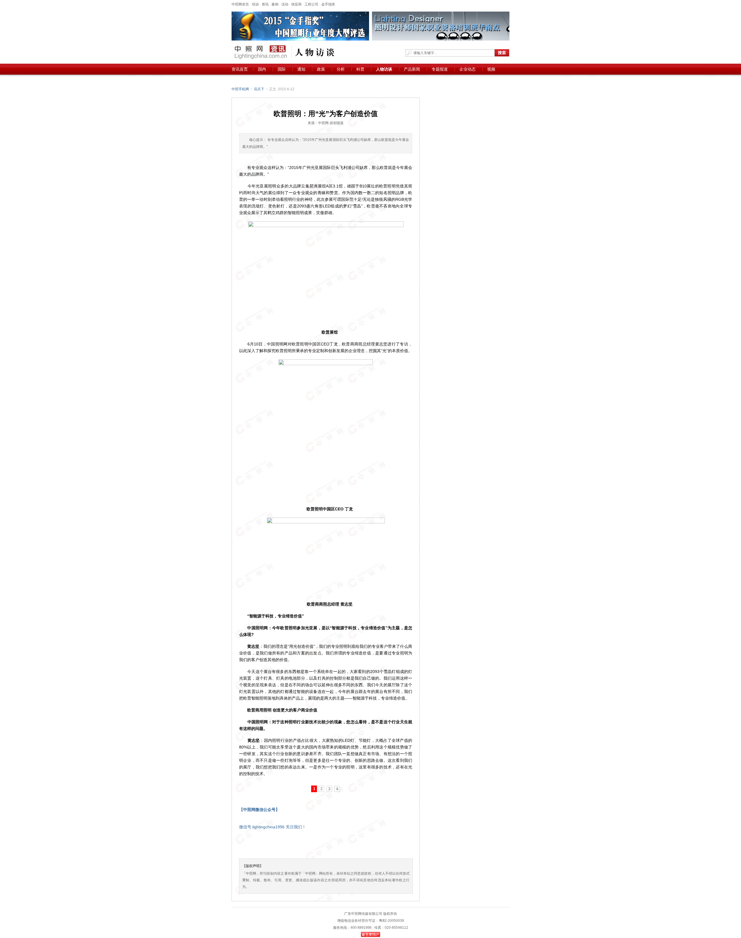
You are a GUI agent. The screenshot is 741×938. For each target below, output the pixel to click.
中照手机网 (240, 89)
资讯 (265, 4)
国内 (262, 69)
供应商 (296, 4)
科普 (360, 69)
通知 (301, 69)
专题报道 (440, 69)
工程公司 (311, 4)
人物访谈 (384, 69)
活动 (284, 4)
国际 (282, 69)
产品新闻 (412, 69)
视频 (491, 69)
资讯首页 (240, 69)
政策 (321, 69)
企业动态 (467, 69)
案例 (275, 4)
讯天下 (259, 89)
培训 (255, 4)
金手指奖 (328, 4)
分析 (341, 69)
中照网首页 (240, 4)
